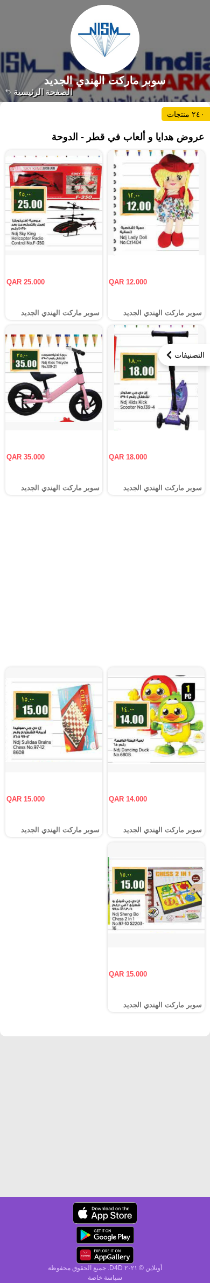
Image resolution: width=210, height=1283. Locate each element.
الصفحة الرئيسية (41, 91)
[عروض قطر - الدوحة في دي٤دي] (105, 1213)
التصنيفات (189, 355)
